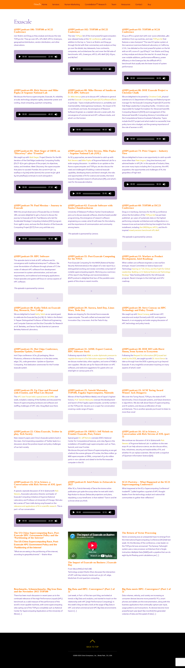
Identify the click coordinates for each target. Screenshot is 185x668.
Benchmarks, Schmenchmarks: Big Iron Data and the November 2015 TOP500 (38, 590)
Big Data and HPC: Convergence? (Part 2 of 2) (91, 590)
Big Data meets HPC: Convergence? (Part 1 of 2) (146, 590)
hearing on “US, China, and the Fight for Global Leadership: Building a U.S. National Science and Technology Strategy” (146, 272)
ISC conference (95, 39)
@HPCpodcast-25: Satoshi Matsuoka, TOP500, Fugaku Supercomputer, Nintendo (91, 391)
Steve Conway (143, 314)
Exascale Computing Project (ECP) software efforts (95, 99)
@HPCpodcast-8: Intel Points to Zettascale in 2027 (92, 483)
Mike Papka (86, 160)
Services (55, 4)
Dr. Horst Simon (158, 358)
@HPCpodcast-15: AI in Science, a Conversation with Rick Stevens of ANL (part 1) (37, 484)
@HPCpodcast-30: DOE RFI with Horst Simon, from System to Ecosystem (143, 350)
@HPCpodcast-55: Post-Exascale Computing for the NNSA (91, 257)
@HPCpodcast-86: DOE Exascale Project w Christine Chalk (145, 91)
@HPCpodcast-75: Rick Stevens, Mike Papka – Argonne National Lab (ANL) (92, 152)
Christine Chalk (155, 96)
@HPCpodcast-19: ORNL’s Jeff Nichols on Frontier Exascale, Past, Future (90, 432)
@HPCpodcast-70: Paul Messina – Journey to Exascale (38, 206)
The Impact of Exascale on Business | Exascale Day (92, 563)
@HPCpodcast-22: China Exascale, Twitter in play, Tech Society (38, 432)
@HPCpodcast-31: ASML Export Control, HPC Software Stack (90, 350)
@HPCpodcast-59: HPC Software (31, 256)
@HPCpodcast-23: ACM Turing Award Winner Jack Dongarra (142, 391)
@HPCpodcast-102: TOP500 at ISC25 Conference (88, 30)
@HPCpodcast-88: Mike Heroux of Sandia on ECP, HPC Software (92, 91)
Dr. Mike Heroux (74, 96)
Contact (139, 4)
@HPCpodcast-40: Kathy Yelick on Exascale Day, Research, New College (37, 309)
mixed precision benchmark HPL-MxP (144, 230)
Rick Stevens (73, 160)
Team (114, 4)
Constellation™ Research (95, 4)
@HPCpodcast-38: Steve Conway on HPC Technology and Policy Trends (144, 309)
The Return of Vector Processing (139, 532)
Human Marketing (72, 4)
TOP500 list (158, 39)
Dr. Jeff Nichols (85, 438)
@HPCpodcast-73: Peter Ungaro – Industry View (145, 152)
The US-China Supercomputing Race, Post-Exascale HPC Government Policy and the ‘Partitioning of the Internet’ (36, 535)
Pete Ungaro (141, 160)
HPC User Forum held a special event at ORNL (36, 396)
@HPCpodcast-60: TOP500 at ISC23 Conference (141, 206)
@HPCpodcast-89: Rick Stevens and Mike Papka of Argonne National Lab (36, 91)
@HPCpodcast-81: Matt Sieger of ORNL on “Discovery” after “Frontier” (37, 152)
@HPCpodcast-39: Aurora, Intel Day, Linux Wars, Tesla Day (91, 309)
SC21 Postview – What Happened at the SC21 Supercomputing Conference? (146, 483)
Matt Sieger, (34, 157)
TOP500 (78, 36)
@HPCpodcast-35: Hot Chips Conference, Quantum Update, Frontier (36, 350)
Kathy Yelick (40, 314)
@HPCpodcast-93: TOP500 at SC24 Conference (141, 30)
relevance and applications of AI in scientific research (35, 506)
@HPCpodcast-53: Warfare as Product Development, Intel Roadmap (142, 257)
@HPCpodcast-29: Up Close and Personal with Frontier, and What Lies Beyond (36, 391)
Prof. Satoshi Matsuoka (84, 400)
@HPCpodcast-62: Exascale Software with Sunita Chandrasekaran (90, 206)
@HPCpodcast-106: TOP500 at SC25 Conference (33, 30)
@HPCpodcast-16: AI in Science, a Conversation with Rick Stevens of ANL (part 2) (146, 434)
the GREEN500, (146, 227)
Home (44, 4)
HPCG (155, 227)
